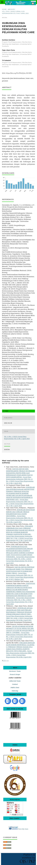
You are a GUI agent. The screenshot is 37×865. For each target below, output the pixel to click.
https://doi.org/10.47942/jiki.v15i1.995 (19, 73)
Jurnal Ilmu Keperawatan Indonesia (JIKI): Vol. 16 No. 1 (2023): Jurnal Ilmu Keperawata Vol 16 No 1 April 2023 (19, 636)
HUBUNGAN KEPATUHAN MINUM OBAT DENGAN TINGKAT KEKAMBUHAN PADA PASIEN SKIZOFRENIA (20, 513)
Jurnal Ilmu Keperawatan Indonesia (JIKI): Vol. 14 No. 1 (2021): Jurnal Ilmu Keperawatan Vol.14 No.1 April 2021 (20, 519)
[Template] (8, 704)
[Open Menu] (2, 2)
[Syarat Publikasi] (22, 704)
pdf (6, 411)
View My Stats (23, 829)
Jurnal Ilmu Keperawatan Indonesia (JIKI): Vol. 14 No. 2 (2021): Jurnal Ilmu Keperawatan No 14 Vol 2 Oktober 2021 (20, 576)
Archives (11, 9)
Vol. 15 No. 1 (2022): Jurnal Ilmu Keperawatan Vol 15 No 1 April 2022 (15, 12)
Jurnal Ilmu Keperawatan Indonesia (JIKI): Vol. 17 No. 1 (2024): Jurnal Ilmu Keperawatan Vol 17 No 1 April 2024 (20, 503)
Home (4, 9)
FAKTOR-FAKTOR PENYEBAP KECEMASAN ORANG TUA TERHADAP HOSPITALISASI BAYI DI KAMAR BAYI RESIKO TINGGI (20, 570)
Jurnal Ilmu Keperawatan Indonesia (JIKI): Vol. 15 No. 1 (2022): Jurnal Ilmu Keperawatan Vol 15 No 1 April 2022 (20, 480)
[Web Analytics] (13, 829)
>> (8, 660)
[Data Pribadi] (15, 704)
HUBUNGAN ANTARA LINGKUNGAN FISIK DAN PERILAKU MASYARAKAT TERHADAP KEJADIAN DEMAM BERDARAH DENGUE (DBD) (19, 611)
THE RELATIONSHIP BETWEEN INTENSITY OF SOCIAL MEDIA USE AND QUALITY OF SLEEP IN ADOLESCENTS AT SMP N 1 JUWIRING (20, 629)
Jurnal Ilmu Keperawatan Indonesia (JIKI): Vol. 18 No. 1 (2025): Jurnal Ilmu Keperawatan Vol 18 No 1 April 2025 (20, 560)
